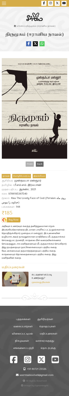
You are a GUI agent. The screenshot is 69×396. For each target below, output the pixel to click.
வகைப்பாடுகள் (23, 327)
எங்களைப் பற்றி (23, 348)
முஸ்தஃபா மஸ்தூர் (27, 181)
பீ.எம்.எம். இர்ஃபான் (27, 185)
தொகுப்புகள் (47, 327)
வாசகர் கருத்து (45, 341)
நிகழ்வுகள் (22, 341)
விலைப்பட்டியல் (22, 334)
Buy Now (14, 220)
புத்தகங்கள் (23, 319)
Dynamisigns (41, 386)
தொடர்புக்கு (48, 348)
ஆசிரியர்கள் (45, 319)
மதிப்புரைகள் (48, 334)
